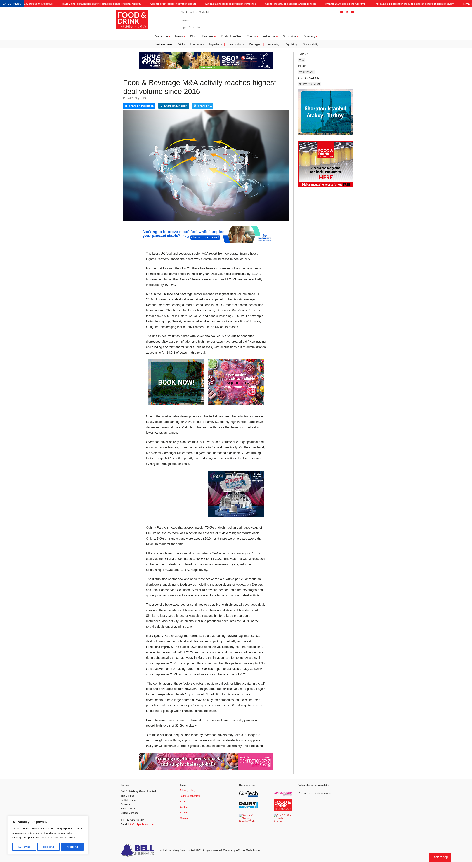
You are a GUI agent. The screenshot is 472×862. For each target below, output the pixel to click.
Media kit (204, 12)
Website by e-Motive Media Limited (242, 850)
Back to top (439, 857)
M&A (301, 60)
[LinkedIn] (341, 12)
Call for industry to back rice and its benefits (290, 3)
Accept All (72, 846)
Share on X (204, 105)
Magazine (185, 818)
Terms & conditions (190, 796)
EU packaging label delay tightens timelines (230, 3)
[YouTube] (352, 12)
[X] (347, 12)
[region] (47, 835)
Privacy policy (187, 790)
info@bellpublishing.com (141, 824)
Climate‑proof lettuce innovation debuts (173, 3)
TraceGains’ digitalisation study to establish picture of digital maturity (101, 3)
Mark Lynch (306, 72)
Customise (24, 846)
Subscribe (194, 27)
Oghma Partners (309, 84)
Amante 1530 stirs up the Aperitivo (33, 3)
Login (183, 27)
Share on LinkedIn (175, 105)
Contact (193, 12)
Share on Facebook (141, 105)
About (184, 12)
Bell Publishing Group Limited (179, 850)
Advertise (185, 812)
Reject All (48, 846)
